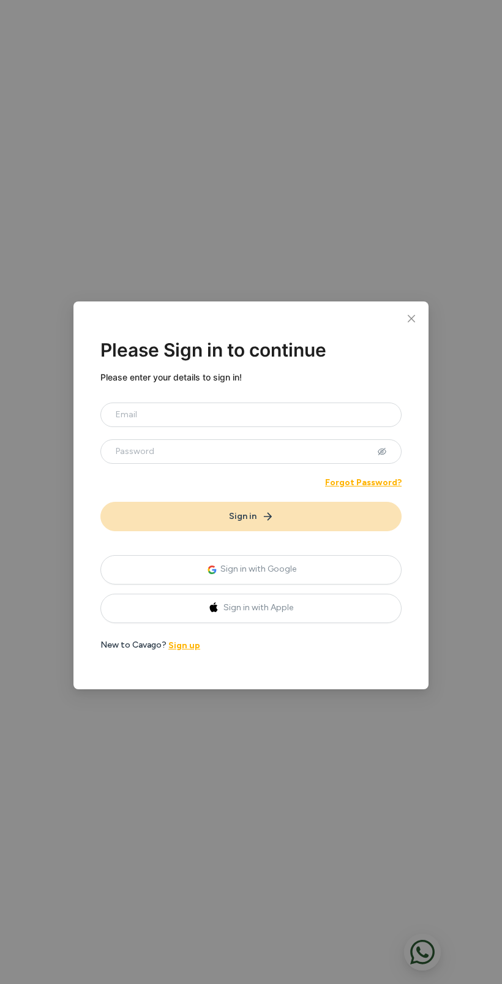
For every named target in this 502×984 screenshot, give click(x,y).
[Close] (411, 318)
